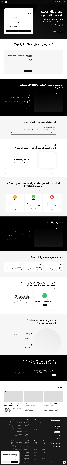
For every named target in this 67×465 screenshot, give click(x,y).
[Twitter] (59, 443)
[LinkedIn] (51, 443)
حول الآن (15, 209)
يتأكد (14, 461)
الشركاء (6, 461)
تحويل (19, 31)
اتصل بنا (54, 375)
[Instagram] (57, 443)
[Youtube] (54, 443)
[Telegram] (59, 446)
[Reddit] (57, 446)
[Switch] (18, 22)
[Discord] (54, 446)
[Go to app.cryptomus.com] (59, 2)
